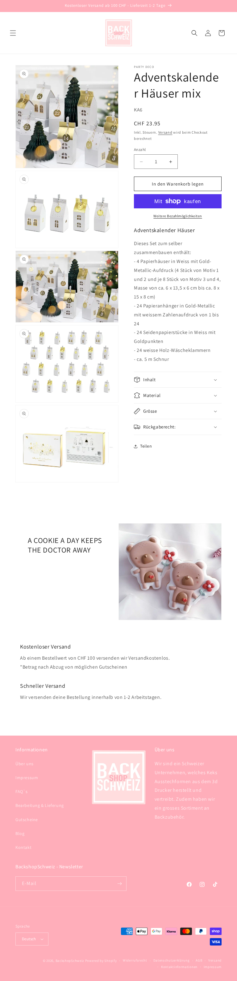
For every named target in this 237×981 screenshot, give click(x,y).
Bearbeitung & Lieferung (39, 805)
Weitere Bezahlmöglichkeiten (177, 216)
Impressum (26, 777)
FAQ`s (21, 791)
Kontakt (23, 847)
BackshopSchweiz (70, 960)
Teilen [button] (146, 446)
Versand (165, 132)
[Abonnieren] (119, 883)
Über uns (24, 763)
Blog (19, 833)
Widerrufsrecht (135, 960)
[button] (13, 33)
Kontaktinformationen (179, 967)
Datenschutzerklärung (171, 960)
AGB (199, 960)
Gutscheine (26, 819)
